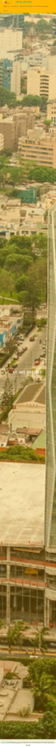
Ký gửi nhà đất (4, 742)
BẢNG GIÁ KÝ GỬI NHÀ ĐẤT (26, 6)
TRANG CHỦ (6, 6)
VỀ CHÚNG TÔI (14, 6)
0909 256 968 (24, 2)
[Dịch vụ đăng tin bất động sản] (8, 2)
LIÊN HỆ (5, 11)
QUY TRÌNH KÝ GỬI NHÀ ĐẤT (42, 6)
